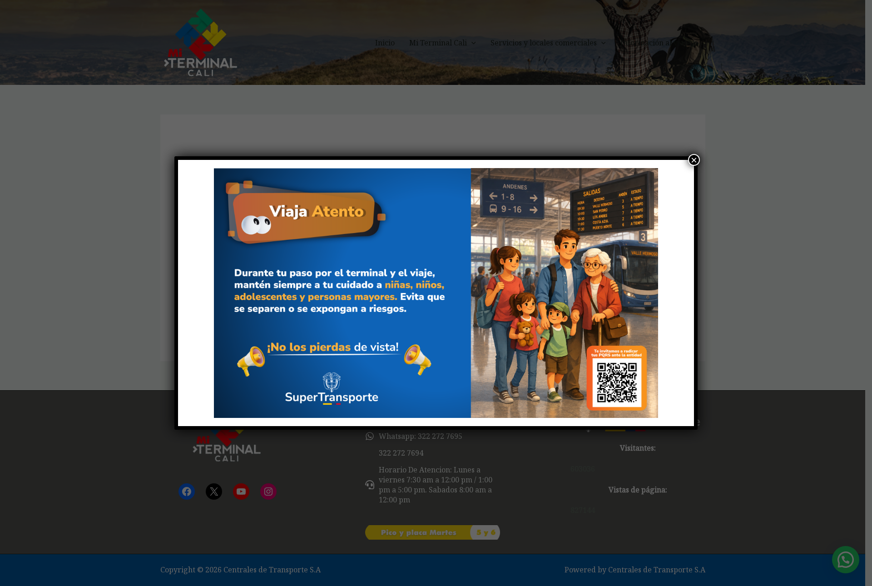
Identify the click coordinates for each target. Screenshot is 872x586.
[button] (200, 293)
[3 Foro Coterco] (436, 293)
